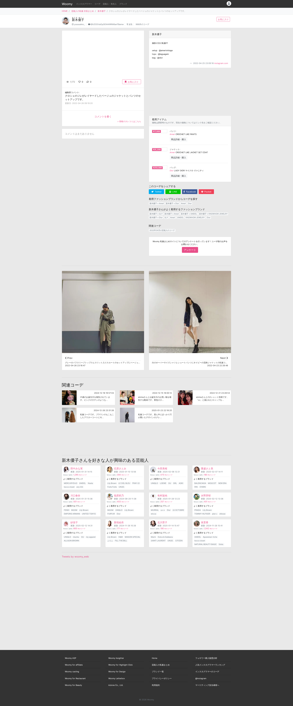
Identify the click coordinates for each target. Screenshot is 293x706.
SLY (166, 217)
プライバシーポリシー (162, 678)
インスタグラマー (84, 4)
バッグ (173, 167)
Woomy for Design (116, 671)
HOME (65, 11)
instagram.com (221, 63)
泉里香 (204, 522)
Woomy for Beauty (73, 685)
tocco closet (69, 487)
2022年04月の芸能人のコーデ (162, 230)
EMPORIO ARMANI (72, 514)
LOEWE (163, 483)
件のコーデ (80, 475)
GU (169, 483)
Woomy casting (72, 671)
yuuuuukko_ (79, 24)
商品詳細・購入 (178, 139)
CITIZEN (179, 540)
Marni (153, 537)
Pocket (207, 191)
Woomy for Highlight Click (120, 665)
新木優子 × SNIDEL (189, 214)
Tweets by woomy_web (75, 556)
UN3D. (121, 487)
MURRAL (155, 510)
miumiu (76, 537)
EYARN (203, 487)
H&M (120, 537)
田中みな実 (77, 468)
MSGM (74, 510)
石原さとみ (120, 468)
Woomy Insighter (116, 658)
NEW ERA (222, 483)
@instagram (200, 678)
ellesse (222, 514)
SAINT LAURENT (158, 540)
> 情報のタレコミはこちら (129, 121)
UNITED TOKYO (89, 514)
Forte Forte (112, 487)
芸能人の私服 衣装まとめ (82, 11)
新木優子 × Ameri (157, 203)
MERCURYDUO (70, 483)
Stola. (221, 544)
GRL (175, 483)
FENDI (66, 510)
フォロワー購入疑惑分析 (206, 658)
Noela (90, 483)
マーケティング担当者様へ (207, 685)
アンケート (190, 249)
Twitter (158, 191)
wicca (153, 514)
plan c (214, 514)
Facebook (190, 191)
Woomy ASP (70, 658)
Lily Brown (111, 483)
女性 (130, 24)
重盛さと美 (207, 468)
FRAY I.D (136, 483)
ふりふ (110, 540)
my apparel (91, 537)
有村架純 (162, 495)
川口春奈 (75, 495)
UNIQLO (154, 483)
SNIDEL (180, 217)
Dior (172, 170)
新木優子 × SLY (156, 214)
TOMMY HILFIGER (202, 514)
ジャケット (175, 149)
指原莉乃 (119, 495)
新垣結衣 (119, 522)
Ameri (172, 134)
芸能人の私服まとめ (161, 665)
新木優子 (102, 11)
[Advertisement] (190, 91)
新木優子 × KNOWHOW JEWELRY (213, 214)
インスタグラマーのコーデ (207, 671)
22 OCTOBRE (178, 510)
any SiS (79, 487)
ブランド (123, 4)
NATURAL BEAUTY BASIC (205, 544)
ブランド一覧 (158, 671)
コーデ (97, 4)
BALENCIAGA (200, 483)
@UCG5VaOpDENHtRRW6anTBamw (107, 24)
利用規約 (156, 685)
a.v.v (163, 510)
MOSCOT (212, 483)
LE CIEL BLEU (124, 483)
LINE (174, 191)
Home (154, 658)
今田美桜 (162, 468)
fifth (196, 487)
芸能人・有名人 (110, 4)
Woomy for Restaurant (75, 678)
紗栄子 (74, 522)
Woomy (67, 4)
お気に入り (223, 19)
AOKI (181, 483)
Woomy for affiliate (74, 665)
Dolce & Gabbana (165, 537)
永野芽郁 (206, 495)
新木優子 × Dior (172, 203)
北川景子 (162, 522)
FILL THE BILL (121, 540)
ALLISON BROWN (71, 540)
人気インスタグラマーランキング (210, 665)
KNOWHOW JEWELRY (195, 217)
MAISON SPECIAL (132, 537)
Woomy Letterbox (116, 678)
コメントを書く (103, 116)
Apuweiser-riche (210, 537)
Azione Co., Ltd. (115, 685)
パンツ (173, 131)
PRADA (197, 510)
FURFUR (111, 514)
